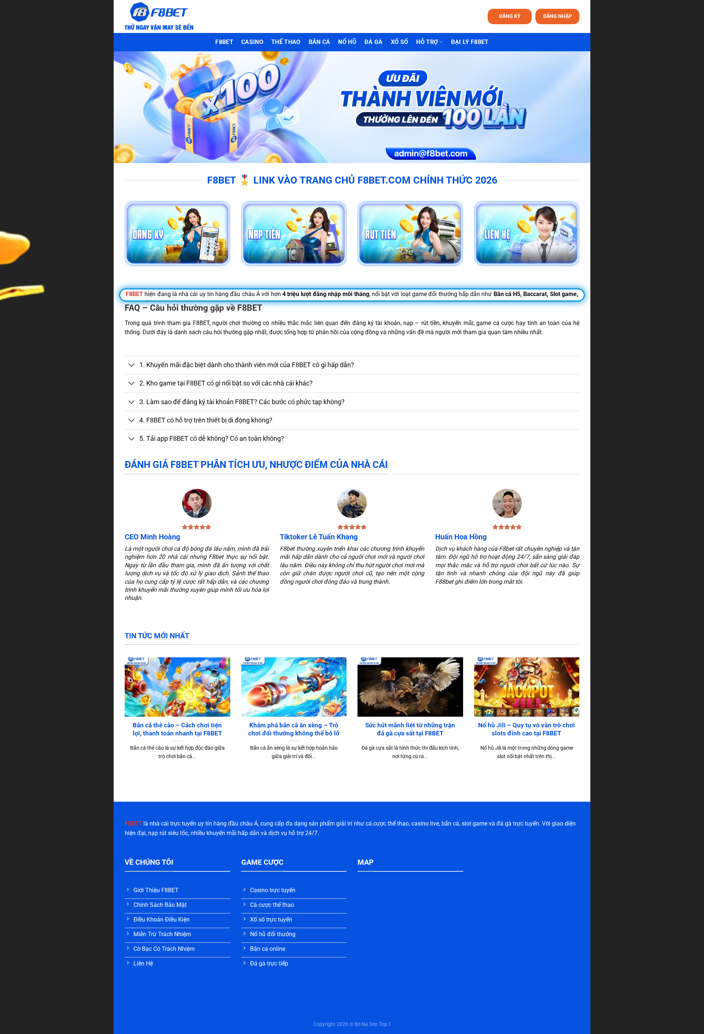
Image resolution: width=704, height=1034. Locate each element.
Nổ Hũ (347, 41)
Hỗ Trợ (427, 41)
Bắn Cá (319, 41)
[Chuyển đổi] (132, 366)
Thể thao (286, 41)
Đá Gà (373, 41)
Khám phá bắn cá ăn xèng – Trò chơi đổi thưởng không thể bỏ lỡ (294, 729)
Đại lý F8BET (470, 41)
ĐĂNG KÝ (510, 16)
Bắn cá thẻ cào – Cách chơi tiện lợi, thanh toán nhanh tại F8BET (177, 729)
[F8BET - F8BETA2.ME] (168, 16)
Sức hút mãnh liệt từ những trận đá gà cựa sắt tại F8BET (410, 729)
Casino (252, 41)
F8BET (224, 41)
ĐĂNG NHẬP (557, 16)
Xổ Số (399, 41)
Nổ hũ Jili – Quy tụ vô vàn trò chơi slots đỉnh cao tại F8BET (526, 729)
